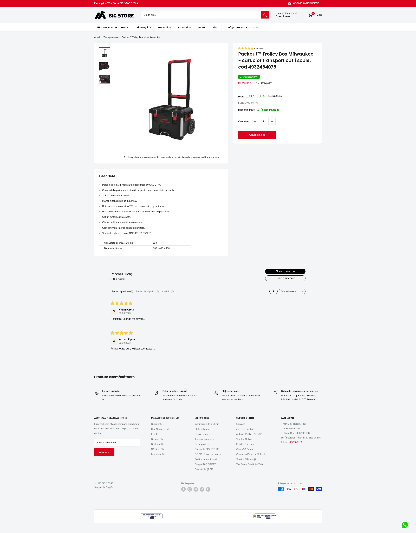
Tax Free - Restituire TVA (249, 464)
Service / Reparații (246, 459)
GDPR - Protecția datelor (208, 454)
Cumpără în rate (245, 449)
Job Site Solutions (245, 429)
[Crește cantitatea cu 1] (272, 121)
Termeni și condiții (204, 439)
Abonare (104, 452)
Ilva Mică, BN (158, 454)
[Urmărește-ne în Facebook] (183, 489)
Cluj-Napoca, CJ (160, 429)
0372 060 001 (296, 442)
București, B (157, 424)
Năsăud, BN (157, 449)
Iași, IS (154, 434)
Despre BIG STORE (205, 464)
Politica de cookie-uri (206, 459)
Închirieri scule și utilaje (207, 424)
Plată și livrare (202, 429)
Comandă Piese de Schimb (250, 454)
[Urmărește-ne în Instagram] (189, 489)
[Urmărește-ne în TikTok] (202, 489)
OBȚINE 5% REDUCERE (306, 3)
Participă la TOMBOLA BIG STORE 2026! (116, 3)
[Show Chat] (405, 525)
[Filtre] (273, 291)
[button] (246, 48)
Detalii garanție (202, 434)
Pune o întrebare (285, 278)
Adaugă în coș (257, 134)
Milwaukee (244, 83)
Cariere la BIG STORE (207, 449)
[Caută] (265, 15)
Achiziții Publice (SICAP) (249, 434)
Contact (240, 424)
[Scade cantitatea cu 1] (254, 121)
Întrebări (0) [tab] (168, 291)
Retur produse (202, 444)
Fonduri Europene (245, 444)
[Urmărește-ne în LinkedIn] (208, 489)
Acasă (97, 37)
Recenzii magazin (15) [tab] (147, 291)
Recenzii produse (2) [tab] (122, 291)
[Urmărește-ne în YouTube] (196, 489)
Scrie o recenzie (285, 271)
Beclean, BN (157, 444)
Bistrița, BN (157, 439)
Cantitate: (243, 121)
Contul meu (283, 16)
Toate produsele (111, 37)
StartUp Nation (244, 439)
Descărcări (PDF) (204, 469)
